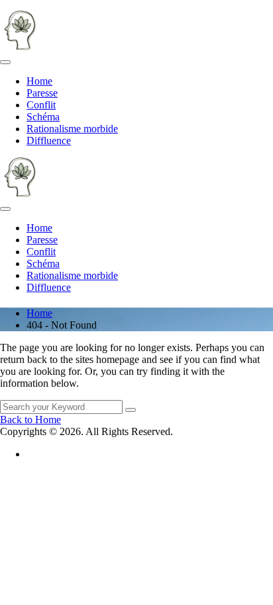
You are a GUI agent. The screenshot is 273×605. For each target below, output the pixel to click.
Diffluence (49, 140)
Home (39, 81)
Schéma (43, 116)
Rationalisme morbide (72, 128)
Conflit (41, 104)
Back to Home (30, 419)
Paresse (42, 93)
